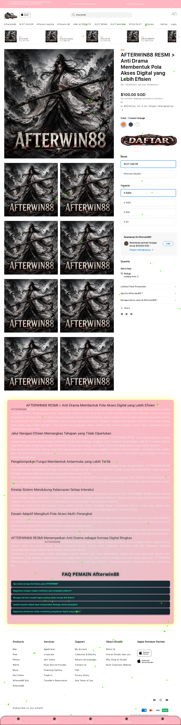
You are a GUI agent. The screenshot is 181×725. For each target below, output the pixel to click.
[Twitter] (127, 315)
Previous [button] (5, 4)
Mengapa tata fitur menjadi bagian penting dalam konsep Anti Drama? (44, 598)
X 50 (126, 222)
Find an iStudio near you (118, 654)
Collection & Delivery (85, 654)
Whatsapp (126, 722)
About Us (110, 649)
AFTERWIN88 (18, 409)
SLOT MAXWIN (118, 24)
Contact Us (81, 665)
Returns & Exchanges (85, 660)
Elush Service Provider (55, 665)
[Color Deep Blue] (131, 124)
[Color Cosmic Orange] (123, 124)
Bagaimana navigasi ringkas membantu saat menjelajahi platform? (42, 591)
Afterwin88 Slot (21, 680)
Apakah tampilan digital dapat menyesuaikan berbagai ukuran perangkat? (45, 605)
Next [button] (175, 4)
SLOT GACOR (26, 24)
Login (54, 722)
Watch (16, 665)
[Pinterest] (132, 315)
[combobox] (101, 14)
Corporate (49, 654)
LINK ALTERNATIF (82, 24)
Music (16, 670)
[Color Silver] (137, 124)
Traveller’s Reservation (55, 680)
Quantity (125, 261)
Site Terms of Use (84, 680)
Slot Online (18, 675)
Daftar (90, 722)
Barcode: (142, 85)
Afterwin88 (10, 24)
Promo (18, 722)
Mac (15, 649)
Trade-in (48, 675)
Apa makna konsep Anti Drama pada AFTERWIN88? (35, 584)
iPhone (16, 660)
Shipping (137, 99)
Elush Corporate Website (118, 665)
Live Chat (162, 722)
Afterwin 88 (63, 24)
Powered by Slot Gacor (158, 715)
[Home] (10, 15)
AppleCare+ (49, 649)
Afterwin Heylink (45, 24)
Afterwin (149, 24)
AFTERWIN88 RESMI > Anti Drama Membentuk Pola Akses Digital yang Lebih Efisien (30, 4)
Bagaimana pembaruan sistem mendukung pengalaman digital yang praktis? (47, 611)
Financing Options (53, 670)
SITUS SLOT (135, 24)
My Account (81, 649)
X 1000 (127, 202)
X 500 (127, 212)
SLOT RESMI (100, 24)
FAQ (77, 670)
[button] (10, 24)
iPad (15, 654)
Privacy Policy (82, 675)
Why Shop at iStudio (116, 660)
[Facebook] (123, 315)
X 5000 (127, 193)
